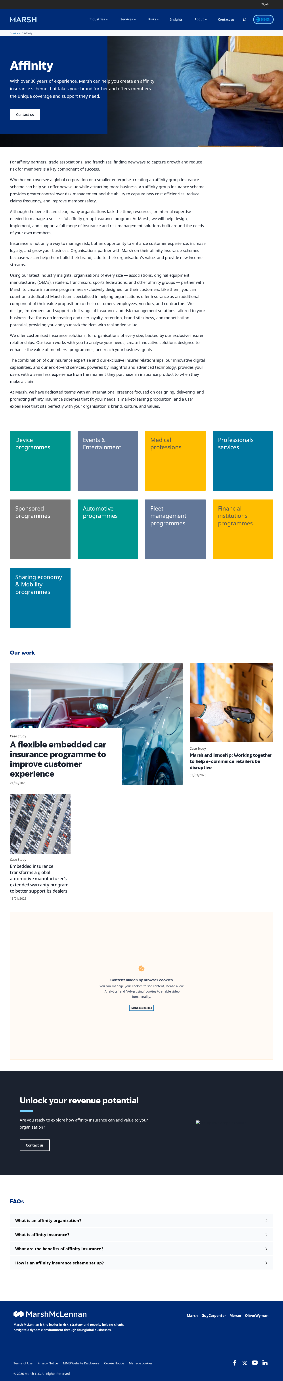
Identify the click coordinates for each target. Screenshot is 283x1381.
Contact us (226, 19)
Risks (152, 19)
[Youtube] (254, 1362)
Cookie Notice (114, 1363)
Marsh (192, 1315)
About (199, 19)
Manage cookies (141, 1008)
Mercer (235, 1315)
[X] (244, 1362)
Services (126, 19)
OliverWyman (257, 1315)
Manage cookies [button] (140, 1363)
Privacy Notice (48, 1363)
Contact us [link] (25, 114)
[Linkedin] (265, 1362)
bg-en (265, 19)
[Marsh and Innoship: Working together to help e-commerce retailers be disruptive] (231, 704)
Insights (176, 19)
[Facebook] (234, 1363)
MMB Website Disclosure (81, 1363)
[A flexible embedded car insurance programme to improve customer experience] (96, 724)
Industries (97, 19)
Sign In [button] (265, 4)
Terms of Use (23, 1363)
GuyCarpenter (213, 1315)
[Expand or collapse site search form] (244, 19)
